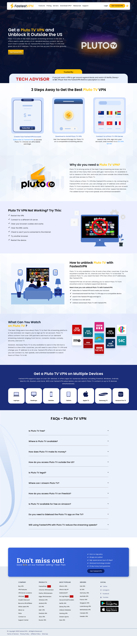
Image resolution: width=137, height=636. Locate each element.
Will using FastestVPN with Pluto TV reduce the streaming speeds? (63, 525)
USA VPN (82, 586)
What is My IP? (64, 589)
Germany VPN (84, 593)
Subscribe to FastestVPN (23, 140)
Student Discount (24, 600)
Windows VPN (43, 600)
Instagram (105, 590)
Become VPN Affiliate (25, 603)
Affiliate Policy (35, 634)
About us (21, 610)
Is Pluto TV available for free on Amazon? (50, 504)
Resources (77, 6)
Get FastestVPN (117, 6)
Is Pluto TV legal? (37, 472)
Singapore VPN (84, 603)
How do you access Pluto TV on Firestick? (50, 493)
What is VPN (63, 586)
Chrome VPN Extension (46, 590)
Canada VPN (84, 613)
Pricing (49, 6)
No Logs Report (64, 596)
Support (85, 6)
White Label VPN (23, 607)
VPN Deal (21, 596)
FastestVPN (23, 631)
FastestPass (43, 586)
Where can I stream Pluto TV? (44, 483)
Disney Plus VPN (64, 607)
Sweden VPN (84, 616)
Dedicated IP (63, 593)
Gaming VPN (63, 613)
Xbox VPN (42, 617)
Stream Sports (64, 617)
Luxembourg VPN (85, 606)
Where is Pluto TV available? (43, 441)
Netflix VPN (62, 603)
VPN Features (22, 589)
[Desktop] (127, 6)
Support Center (23, 620)
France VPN (83, 600)
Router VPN (42, 620)
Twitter (104, 586)
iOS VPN (41, 607)
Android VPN (43, 603)
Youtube (105, 597)
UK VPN (82, 589)
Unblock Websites (65, 610)
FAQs (20, 613)
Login (106, 6)
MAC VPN (42, 610)
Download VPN (65, 6)
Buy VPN (20, 586)
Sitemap (45, 634)
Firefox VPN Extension (45, 593)
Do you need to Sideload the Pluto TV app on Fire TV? (56, 514)
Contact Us (22, 617)
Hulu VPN (62, 620)
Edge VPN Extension (45, 596)
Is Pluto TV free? (37, 431)
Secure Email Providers (66, 600)
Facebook (105, 594)
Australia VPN (84, 596)
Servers (56, 6)
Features (41, 6)
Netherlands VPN (85, 610)
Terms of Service (13, 634)
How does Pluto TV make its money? (47, 451)
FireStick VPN (43, 613)
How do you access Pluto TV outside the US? (51, 462)
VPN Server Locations (25, 593)
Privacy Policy (24, 634)
